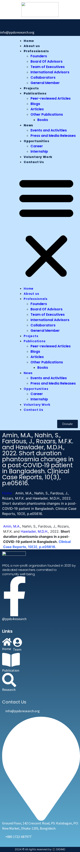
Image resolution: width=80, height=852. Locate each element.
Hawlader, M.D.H (34, 531)
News (28, 125)
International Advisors (50, 72)
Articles (37, 109)
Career (37, 146)
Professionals (36, 51)
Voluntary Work (38, 157)
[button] (46, 227)
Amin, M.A (11, 526)
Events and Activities (49, 130)
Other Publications (47, 114)
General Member (45, 82)
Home (29, 41)
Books (42, 119)
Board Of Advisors (47, 61)
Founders (39, 56)
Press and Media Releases (53, 135)
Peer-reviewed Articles (51, 98)
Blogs (35, 103)
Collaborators (43, 77)
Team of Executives (48, 66)
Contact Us (34, 162)
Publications (35, 93)
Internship (39, 151)
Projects (31, 88)
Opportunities (36, 141)
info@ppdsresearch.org (17, 32)
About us (32, 46)
